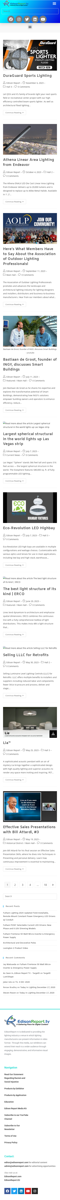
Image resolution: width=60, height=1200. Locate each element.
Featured (10, 380)
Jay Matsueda (9, 964)
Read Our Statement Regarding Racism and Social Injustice (14, 1078)
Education (9, 1102)
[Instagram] (19, 19)
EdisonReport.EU (12, 1180)
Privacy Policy (10, 1142)
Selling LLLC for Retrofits (26, 655)
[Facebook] (11, 19)
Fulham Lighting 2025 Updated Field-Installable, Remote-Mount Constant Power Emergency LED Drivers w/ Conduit (29, 916)
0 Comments (24, 86)
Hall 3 (9, 86)
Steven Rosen (9, 993)
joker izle (7, 982)
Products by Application (15, 1095)
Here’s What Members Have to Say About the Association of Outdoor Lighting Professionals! (29, 256)
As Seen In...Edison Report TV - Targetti (21, 973)
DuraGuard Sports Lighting (27, 76)
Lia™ (7, 743)
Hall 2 (50, 172)
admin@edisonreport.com (16, 1166)
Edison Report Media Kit (15, 1108)
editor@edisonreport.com (16, 1162)
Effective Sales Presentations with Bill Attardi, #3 (29, 830)
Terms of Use (10, 1136)
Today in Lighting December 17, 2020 (37, 987)
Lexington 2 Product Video (15, 948)
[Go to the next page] (53, 885)
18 (45, 885)
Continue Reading (16, 112)
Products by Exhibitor (14, 1088)
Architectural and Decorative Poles (19, 943)
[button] (54, 3)
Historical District (14, 843)
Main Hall (11, 274)
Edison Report (13, 83)
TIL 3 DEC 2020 (22, 982)
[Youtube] (43, 19)
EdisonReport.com (12, 1176)
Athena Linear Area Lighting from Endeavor (28, 162)
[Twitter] (27, 19)
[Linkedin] (35, 19)
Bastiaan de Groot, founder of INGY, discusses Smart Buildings (30, 364)
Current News (13, 455)
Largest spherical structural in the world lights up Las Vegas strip (28, 439)
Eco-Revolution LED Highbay (29, 528)
